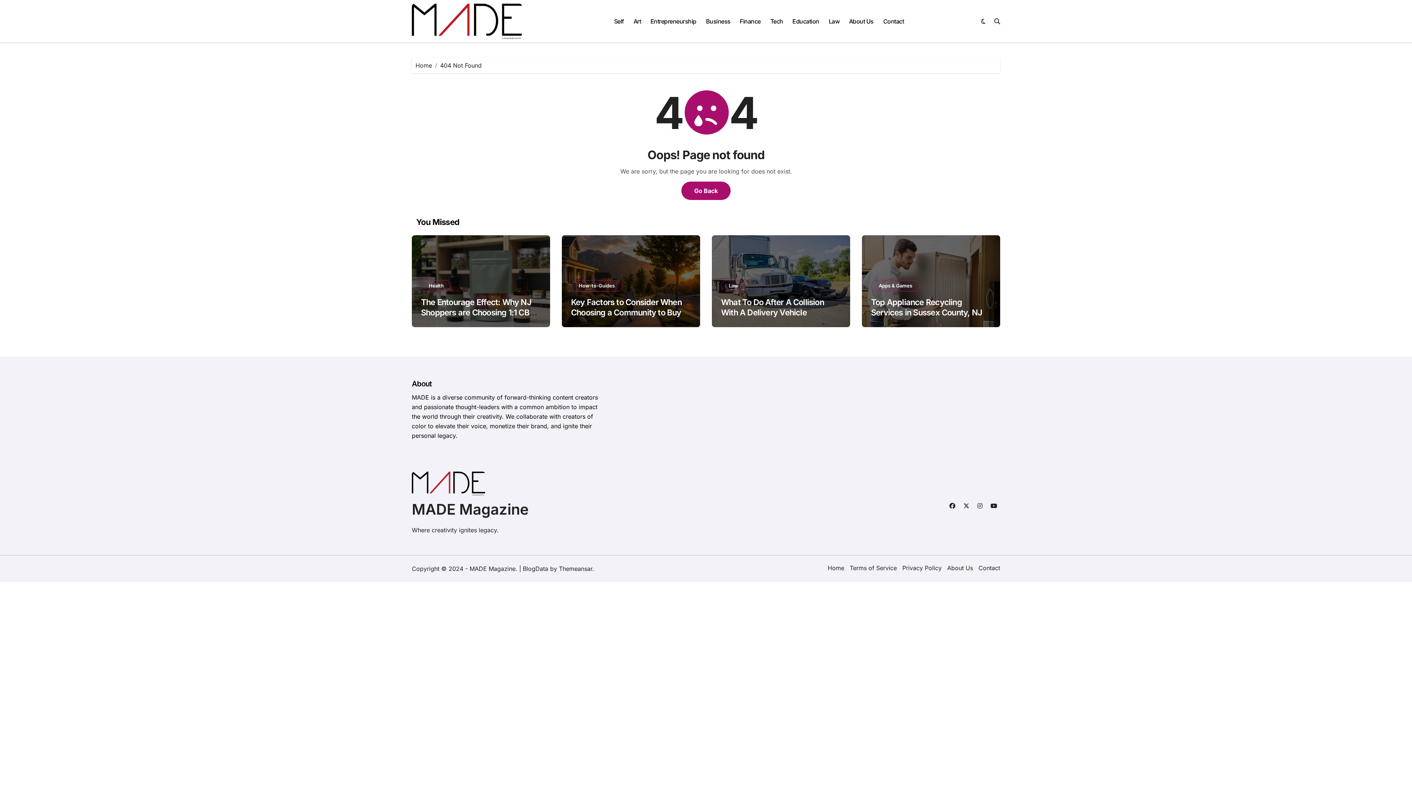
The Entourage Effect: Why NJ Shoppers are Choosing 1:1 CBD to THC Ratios (478, 312)
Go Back (706, 190)
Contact (893, 21)
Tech (776, 21)
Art (637, 21)
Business (718, 21)
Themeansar (575, 568)
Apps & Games (895, 286)
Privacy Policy (922, 568)
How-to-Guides (597, 286)
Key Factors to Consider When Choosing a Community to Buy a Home (629, 312)
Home (836, 568)
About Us (861, 21)
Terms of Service (873, 568)
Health (436, 286)
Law (834, 21)
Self (619, 21)
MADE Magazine (470, 509)
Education (805, 21)
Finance (750, 21)
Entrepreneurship (673, 21)
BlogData (535, 568)
